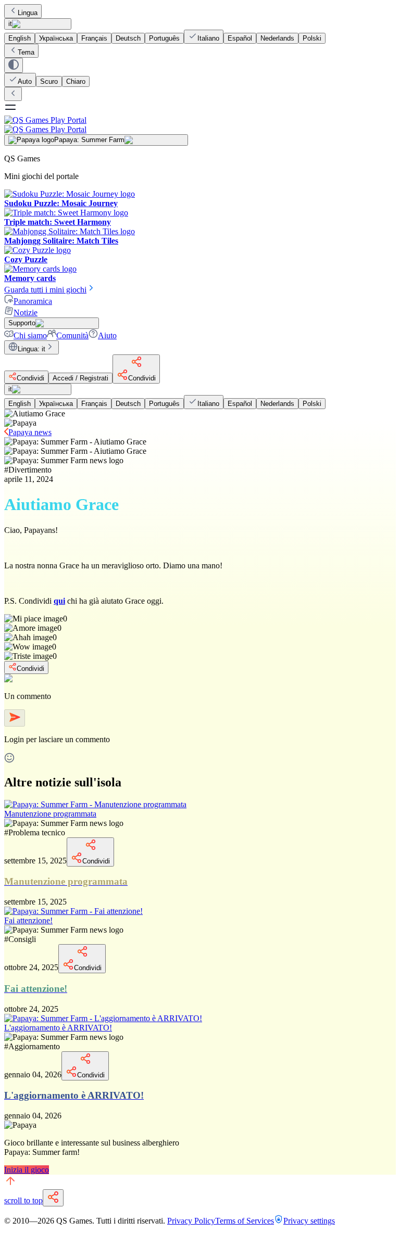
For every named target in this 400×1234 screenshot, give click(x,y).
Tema (26, 52)
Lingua (28, 13)
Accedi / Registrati (80, 378)
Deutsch (128, 38)
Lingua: (31, 349)
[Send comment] (14, 718)
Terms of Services (244, 1220)
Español (240, 38)
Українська (56, 38)
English (19, 38)
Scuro (49, 81)
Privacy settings (309, 1220)
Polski (312, 38)
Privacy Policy (191, 1220)
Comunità (72, 335)
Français (94, 38)
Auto (25, 81)
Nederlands (277, 38)
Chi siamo (30, 335)
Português (164, 38)
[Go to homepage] (200, 125)
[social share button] (53, 1197)
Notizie (26, 312)
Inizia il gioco (26, 1169)
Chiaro (75, 81)
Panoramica (33, 301)
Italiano (208, 38)
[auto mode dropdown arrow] (13, 65)
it (10, 24)
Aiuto (107, 335)
